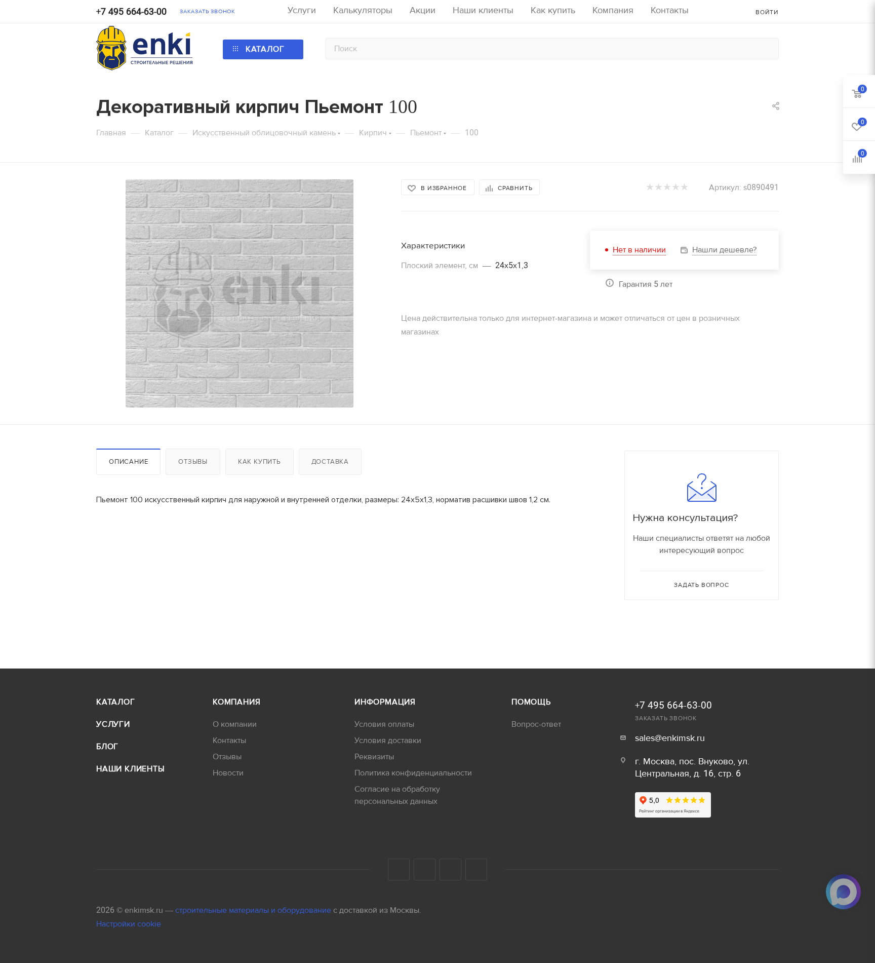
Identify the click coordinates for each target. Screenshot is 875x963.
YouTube (424, 869)
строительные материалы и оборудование (254, 910)
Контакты (229, 740)
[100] (239, 293)
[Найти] (766, 48)
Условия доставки (387, 740)
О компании (235, 724)
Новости (228, 773)
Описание (128, 462)
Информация (385, 702)
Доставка (330, 462)
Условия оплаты (384, 724)
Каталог (115, 702)
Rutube (450, 869)
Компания (236, 702)
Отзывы (193, 462)
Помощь (531, 702)
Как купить (259, 462)
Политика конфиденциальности (413, 773)
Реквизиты (374, 757)
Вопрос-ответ (536, 724)
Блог (107, 747)
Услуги (113, 724)
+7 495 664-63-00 (131, 12)
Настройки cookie (128, 924)
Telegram (399, 869)
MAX (476, 869)
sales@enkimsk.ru (670, 738)
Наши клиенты (130, 769)
